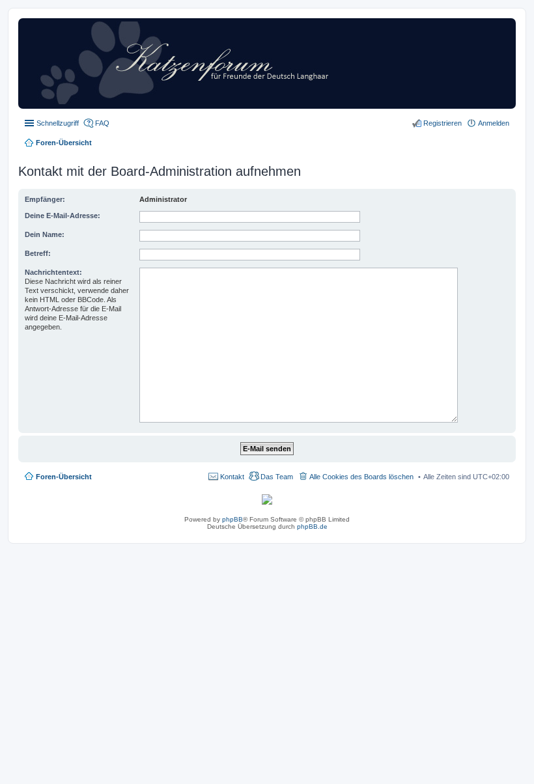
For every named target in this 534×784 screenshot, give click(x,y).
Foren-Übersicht (64, 477)
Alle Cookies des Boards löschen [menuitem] (361, 477)
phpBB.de (312, 526)
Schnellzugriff (57, 123)
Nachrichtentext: (53, 272)
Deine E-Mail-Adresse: (62, 215)
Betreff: (38, 253)
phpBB (232, 519)
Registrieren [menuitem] (442, 123)
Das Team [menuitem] (276, 477)
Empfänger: (45, 199)
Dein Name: (44, 234)
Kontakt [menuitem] (232, 477)
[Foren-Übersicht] (216, 101)
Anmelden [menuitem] (493, 123)
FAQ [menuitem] (102, 123)
